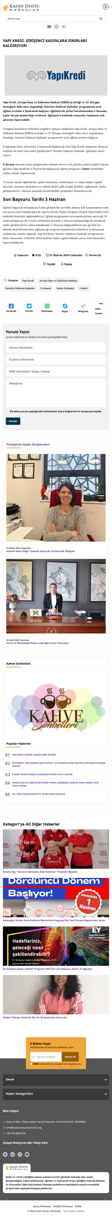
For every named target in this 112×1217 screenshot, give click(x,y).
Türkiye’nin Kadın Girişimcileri (27, 444)
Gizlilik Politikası (63, 1206)
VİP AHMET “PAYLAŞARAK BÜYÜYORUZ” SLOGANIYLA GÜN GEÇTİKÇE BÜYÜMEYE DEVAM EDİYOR (58, 764)
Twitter (29, 310)
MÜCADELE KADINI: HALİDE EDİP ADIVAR (34, 754)
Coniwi (84, 288)
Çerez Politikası (42, 1206)
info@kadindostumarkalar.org (24, 1127)
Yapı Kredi (28, 280)
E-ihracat (46, 288)
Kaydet (51, 264)
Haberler (23, 255)
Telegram (83, 311)
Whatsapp (47, 310)
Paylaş (68, 264)
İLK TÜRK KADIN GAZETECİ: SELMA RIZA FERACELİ (38, 793)
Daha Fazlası (98, 311)
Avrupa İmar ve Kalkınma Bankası (58, 280)
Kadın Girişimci (65, 288)
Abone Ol (70, 1056)
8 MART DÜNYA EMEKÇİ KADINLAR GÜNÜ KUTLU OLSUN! (42, 774)
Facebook (11, 310)
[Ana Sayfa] (21, 11)
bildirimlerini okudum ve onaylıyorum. (57, 1064)
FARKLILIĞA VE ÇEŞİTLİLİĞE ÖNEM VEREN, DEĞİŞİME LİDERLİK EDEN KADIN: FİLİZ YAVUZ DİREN (55, 784)
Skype (65, 311)
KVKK (78, 1206)
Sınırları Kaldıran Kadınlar (20, 288)
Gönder (13, 421)
